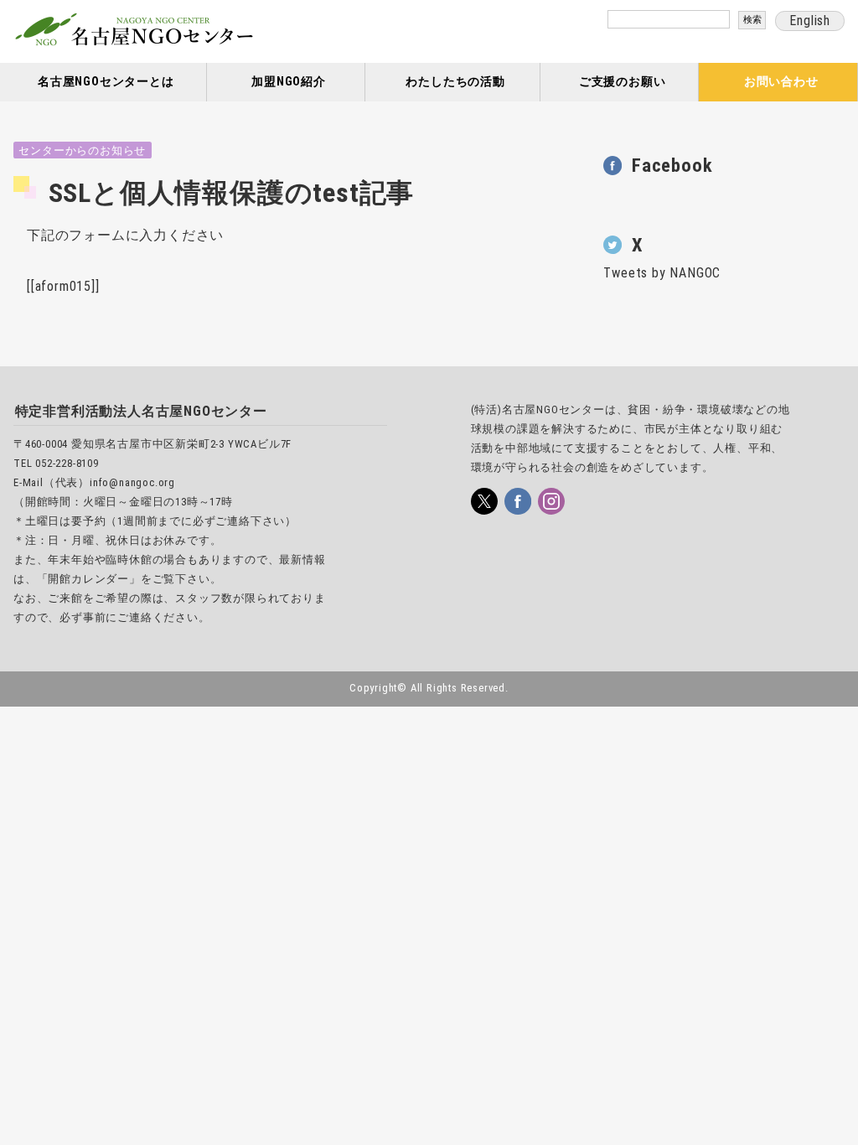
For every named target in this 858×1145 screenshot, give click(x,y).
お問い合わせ (781, 82)
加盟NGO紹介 (288, 82)
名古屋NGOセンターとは (106, 82)
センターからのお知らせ (82, 150)
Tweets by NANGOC (662, 273)
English (809, 20)
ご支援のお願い (622, 82)
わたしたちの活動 (455, 82)
